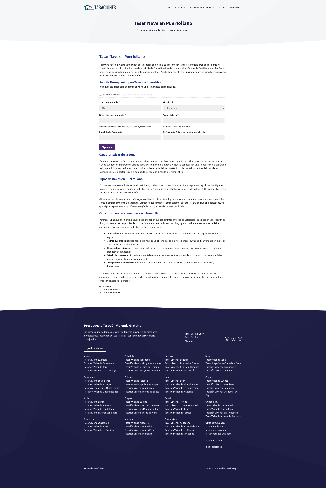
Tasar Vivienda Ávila (94, 401)
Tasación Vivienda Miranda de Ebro (142, 408)
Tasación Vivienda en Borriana (99, 430)
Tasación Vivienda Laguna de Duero (143, 363)
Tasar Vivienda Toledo (176, 401)
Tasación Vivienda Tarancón (219, 387)
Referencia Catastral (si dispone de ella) (184, 132)
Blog (222, 7)
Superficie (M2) (171, 115)
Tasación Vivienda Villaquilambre (181, 384)
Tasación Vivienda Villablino (179, 391)
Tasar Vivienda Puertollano (219, 408)
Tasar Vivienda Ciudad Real (219, 405)
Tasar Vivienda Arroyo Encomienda (142, 370)
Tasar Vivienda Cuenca (216, 380)
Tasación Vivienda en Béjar (97, 384)
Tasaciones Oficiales (95, 468)
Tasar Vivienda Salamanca (97, 380)
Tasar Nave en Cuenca (112, 289)
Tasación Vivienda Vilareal (97, 426)
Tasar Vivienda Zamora (95, 359)
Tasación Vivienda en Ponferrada (181, 387)
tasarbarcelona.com (215, 430)
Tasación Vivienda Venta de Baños (142, 391)
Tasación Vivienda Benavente (99, 363)
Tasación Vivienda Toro (95, 366)
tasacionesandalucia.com (218, 433)
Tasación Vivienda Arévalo (97, 405)
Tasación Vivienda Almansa (138, 433)
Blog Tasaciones (213, 446)
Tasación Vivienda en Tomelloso (221, 412)
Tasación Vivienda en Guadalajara (182, 426)
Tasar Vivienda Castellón (96, 422)
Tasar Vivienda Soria (215, 359)
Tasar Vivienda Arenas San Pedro (100, 412)
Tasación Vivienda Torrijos (178, 412)
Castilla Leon (174, 7)
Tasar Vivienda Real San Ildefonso (182, 366)
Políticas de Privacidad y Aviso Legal (221, 468)
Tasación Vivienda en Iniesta (219, 384)
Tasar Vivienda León (175, 380)
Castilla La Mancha (200, 7)
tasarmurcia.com (213, 440)
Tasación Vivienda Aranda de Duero (142, 405)
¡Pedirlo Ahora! (95, 348)
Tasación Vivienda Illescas (178, 408)
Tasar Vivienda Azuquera (177, 422)
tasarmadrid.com (214, 426)
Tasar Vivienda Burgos (136, 401)
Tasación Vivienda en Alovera (179, 430)
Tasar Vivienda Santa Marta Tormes (102, 387)
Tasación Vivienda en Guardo (139, 387)
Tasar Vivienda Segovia (176, 359)
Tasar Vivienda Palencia (136, 380)
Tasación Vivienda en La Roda (139, 430)
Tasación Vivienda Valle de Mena (141, 412)
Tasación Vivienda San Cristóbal (181, 370)
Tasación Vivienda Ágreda (218, 370)
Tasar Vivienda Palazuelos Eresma (182, 363)
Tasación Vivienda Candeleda (99, 408)
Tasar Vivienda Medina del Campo (142, 366)
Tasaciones (142, 30)
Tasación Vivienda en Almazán (220, 366)
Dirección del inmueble (112, 115)
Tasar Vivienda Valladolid (137, 359)
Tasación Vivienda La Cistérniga (100, 370)
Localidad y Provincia (110, 132)
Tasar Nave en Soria (111, 292)
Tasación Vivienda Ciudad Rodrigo (101, 391)
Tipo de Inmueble (109, 102)
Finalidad (169, 102)
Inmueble (234, 7)
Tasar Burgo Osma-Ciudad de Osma (223, 363)
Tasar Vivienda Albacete (137, 422)
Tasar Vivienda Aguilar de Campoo (142, 384)
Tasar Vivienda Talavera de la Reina (182, 405)
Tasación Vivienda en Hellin (138, 426)
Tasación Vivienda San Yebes (179, 433)
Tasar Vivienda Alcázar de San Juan (223, 416)
